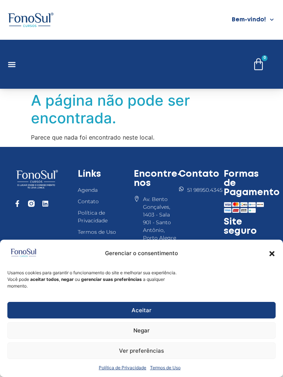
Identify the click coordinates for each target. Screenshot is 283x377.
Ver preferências (141, 350)
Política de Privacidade (122, 367)
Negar (141, 330)
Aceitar (141, 310)
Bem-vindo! (249, 19)
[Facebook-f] (17, 203)
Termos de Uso (165, 367)
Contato (88, 201)
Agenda (88, 190)
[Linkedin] (45, 203)
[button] (272, 253)
